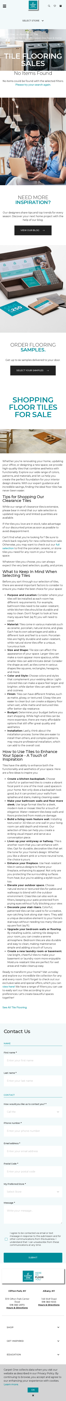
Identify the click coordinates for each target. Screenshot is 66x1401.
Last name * (10, 1073)
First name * (10, 1053)
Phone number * (13, 1123)
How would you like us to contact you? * (25, 1104)
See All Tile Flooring (14, 1007)
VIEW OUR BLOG (30, 230)
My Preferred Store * (15, 1184)
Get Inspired (15, 1341)
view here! (8, 986)
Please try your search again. (33, 84)
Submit (33, 1257)
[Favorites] (55, 6)
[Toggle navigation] (4, 6)
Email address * (12, 1143)
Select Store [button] (30, 20)
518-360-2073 (17, 1305)
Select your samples (29, 370)
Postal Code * (11, 1164)
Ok (33, 1389)
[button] (49, 6)
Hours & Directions (17, 1307)
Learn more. (11, 1384)
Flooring (24, 34)
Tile (36, 34)
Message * (9, 1203)
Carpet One (8, 34)
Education (14, 1354)
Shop (10, 1327)
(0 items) (61, 6)
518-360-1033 (49, 1301)
